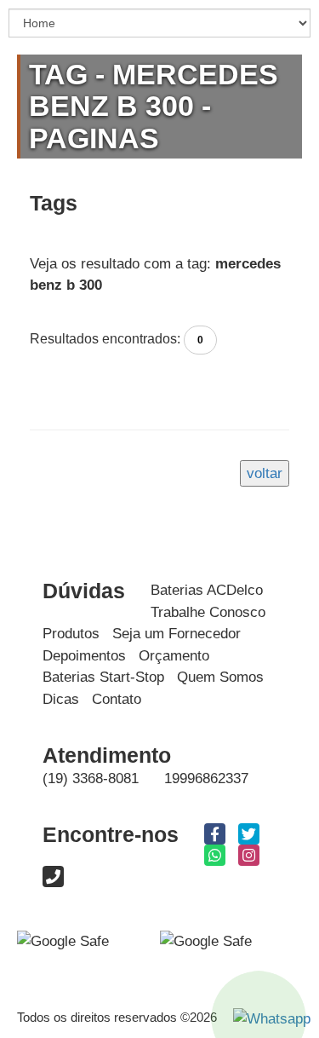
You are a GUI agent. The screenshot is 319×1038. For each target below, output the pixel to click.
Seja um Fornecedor (176, 634)
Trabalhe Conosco (208, 612)
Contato (116, 699)
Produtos (71, 634)
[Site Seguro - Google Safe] (206, 940)
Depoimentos (84, 656)
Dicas (61, 699)
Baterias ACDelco (207, 590)
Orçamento (174, 656)
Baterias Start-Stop (103, 677)
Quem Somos (220, 677)
